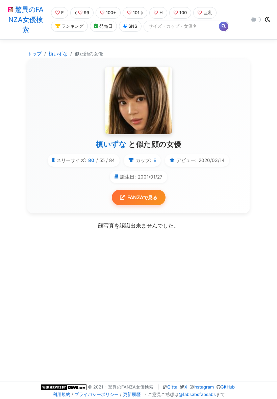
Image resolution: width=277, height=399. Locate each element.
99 (86, 12)
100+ (111, 12)
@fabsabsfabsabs (197, 394)
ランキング (72, 26)
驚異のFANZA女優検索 (26, 19)
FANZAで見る (142, 197)
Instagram (204, 387)
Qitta (172, 387)
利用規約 (61, 394)
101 (136, 12)
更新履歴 (132, 394)
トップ (34, 53)
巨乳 (207, 12)
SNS (132, 26)
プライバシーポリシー (97, 394)
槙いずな (58, 53)
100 (183, 12)
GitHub (228, 387)
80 (91, 160)
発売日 (105, 26)
